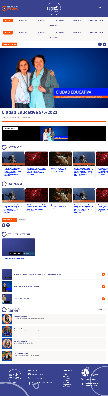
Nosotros (54, 25)
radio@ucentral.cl (38, 374)
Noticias (23, 21)
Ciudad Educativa (9, 44)
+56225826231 (37, 378)
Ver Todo (101, 309)
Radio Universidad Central (11, 117)
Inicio (7, 21)
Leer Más (13, 310)
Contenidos (59, 21)
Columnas (40, 21)
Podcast (77, 21)
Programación (96, 21)
